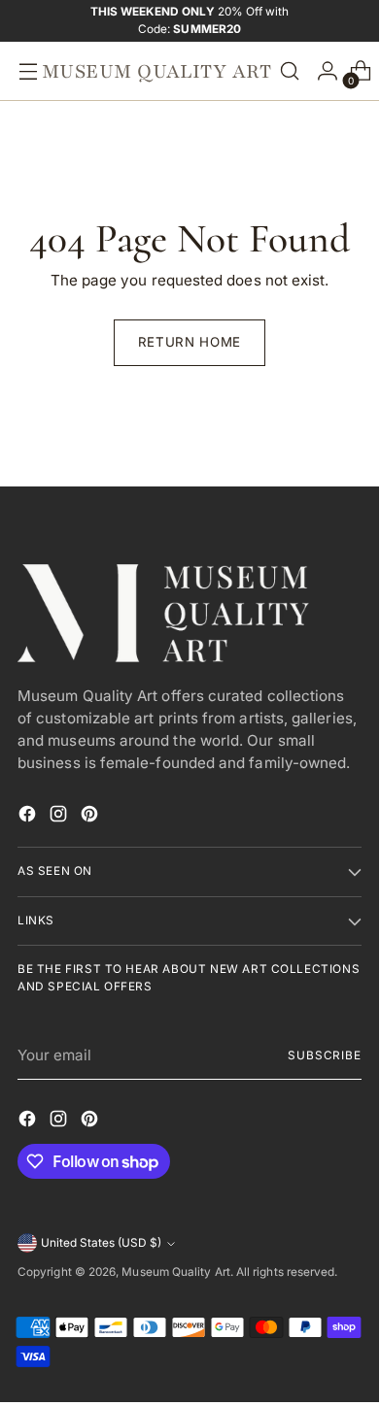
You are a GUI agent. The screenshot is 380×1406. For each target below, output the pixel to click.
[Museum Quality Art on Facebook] (29, 817)
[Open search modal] (289, 71)
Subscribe (325, 1055)
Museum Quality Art (175, 1272)
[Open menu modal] (23, 71)
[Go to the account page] (322, 71)
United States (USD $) (101, 1243)
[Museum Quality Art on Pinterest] (91, 817)
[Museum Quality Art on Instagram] (60, 817)
